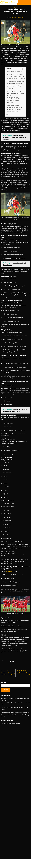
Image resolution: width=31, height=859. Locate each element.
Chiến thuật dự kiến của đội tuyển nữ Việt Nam (15, 94)
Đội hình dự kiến (10, 102)
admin (23, 17)
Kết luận (9, 114)
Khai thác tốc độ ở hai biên (14, 98)
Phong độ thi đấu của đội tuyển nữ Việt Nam (16, 79)
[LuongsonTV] (7, 2)
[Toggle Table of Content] (23, 69)
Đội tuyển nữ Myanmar (14, 105)
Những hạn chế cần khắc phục (15, 83)
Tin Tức (15, 7)
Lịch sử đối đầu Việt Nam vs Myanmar (15, 92)
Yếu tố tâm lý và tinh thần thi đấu (14, 107)
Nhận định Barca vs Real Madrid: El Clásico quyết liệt (15, 712)
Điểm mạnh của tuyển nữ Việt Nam (16, 81)
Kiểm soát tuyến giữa (13, 97)
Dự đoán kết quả (10, 113)
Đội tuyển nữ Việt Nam (13, 104)
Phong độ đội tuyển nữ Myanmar (14, 85)
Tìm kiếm (3, 682)
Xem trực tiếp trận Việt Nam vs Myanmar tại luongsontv (14, 110)
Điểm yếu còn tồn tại (13, 90)
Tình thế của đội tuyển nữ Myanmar (16, 76)
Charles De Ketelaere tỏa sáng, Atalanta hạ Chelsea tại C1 (23, 673)
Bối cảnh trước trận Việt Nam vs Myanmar (14, 72)
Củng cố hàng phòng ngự (14, 100)
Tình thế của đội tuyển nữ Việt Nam (16, 74)
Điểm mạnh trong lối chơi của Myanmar (15, 87)
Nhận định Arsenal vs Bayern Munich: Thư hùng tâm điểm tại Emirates (8, 673)
